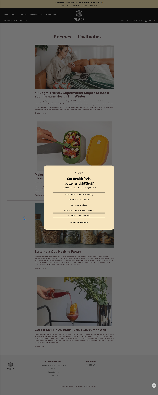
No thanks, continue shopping (79, 222)
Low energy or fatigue (79, 205)
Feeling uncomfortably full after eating (79, 195)
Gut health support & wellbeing (79, 215)
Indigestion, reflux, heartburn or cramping (79, 210)
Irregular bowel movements (79, 200)
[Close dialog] (24, 218)
